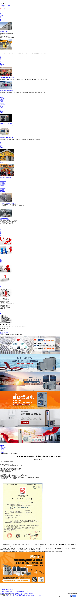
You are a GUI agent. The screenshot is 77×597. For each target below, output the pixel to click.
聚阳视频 (2, 451)
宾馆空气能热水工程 (17, 595)
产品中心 (21, 593)
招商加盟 (26, 593)
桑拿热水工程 (8, 595)
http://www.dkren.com (4, 332)
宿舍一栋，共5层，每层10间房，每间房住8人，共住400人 (9, 203)
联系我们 (2, 593)
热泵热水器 (24, 595)
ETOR (28, 594)
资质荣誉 (2, 448)
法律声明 (12, 593)
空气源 (39, 595)
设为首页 (3, 5)
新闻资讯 (31, 593)
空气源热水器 (34, 595)
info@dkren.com (3, 333)
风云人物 (2, 452)
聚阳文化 (17, 593)
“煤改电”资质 (3, 447)
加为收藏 (8, 5)
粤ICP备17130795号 (18, 594)
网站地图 (7, 593)
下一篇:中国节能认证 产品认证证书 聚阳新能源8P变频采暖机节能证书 (14, 591)
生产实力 (2, 449)
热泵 (29, 595)
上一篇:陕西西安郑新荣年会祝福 (6, 589)
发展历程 (2, 446)
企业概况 (2, 445)
